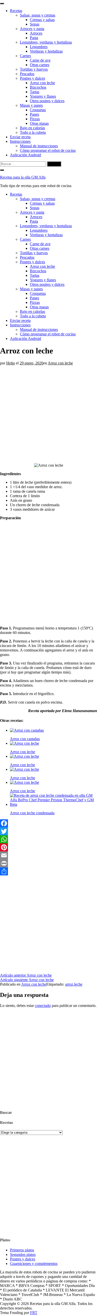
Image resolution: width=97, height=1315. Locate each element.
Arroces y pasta (32, 29)
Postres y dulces (32, 78)
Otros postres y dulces (47, 101)
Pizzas (35, 119)
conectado (43, 1005)
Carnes (25, 56)
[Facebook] (48, 823)
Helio (10, 363)
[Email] (48, 855)
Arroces (36, 33)
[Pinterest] (48, 847)
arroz (69, 984)
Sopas (34, 24)
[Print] (48, 863)
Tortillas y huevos (34, 69)
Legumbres (39, 47)
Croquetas (38, 110)
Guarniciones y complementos (33, 1263)
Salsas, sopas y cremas (37, 15)
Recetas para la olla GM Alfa (23, 177)
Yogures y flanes (43, 96)
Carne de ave (40, 60)
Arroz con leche (42, 83)
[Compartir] (48, 871)
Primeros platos (22, 1250)
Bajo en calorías (32, 128)
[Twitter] (48, 831)
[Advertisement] (48, 414)
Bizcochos (38, 87)
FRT (33, 1312)
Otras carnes (39, 65)
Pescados (27, 74)
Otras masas (39, 123)
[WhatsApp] (48, 839)
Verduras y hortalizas (46, 51)
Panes (34, 114)
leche (78, 984)
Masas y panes (31, 105)
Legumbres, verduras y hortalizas (46, 42)
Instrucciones (20, 141)
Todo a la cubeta (33, 132)
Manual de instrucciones (39, 146)
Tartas (34, 92)
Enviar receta (20, 137)
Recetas (16, 11)
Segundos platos (23, 1254)
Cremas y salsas (42, 20)
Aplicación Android (25, 155)
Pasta (34, 38)
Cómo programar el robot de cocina (48, 150)
